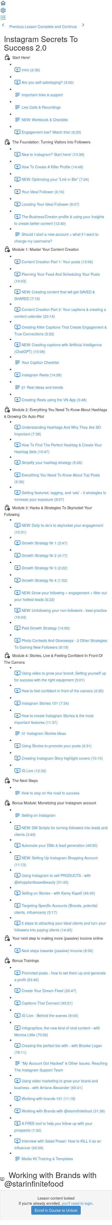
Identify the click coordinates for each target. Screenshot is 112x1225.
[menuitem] (3, 12)
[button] (3, 4)
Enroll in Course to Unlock (56, 1210)
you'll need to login (77, 1203)
